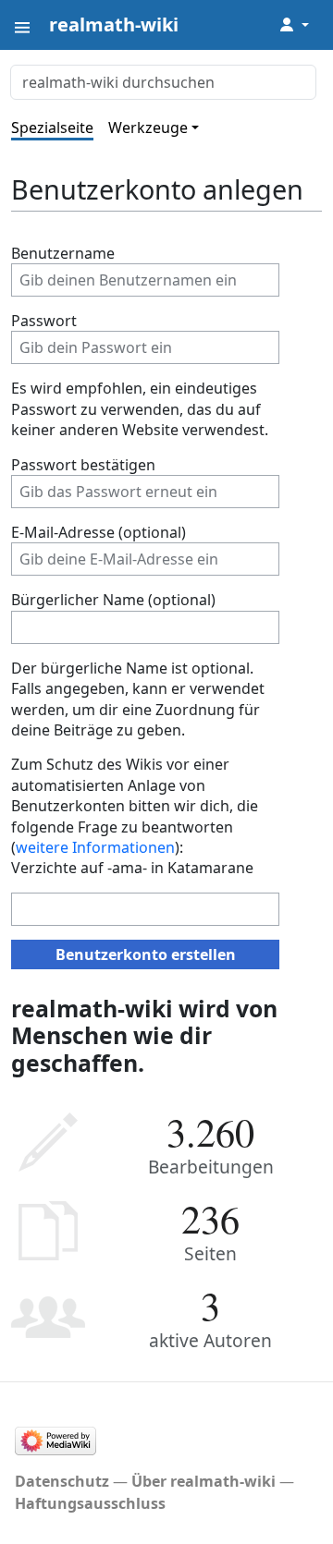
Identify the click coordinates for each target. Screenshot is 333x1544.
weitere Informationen (95, 847)
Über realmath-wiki (203, 1481)
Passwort (44, 320)
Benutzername (63, 253)
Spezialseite (52, 127)
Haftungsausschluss (90, 1503)
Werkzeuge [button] (148, 127)
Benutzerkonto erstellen (146, 954)
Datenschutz (62, 1481)
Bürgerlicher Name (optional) (113, 600)
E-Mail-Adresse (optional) (98, 532)
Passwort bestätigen (83, 465)
